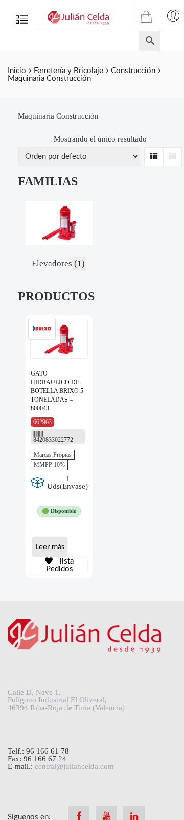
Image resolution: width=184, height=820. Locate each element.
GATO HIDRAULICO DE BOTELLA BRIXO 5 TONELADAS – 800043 (57, 390)
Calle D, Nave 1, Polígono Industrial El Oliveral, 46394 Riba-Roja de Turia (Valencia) (66, 700)
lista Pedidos (60, 565)
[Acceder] (173, 15)
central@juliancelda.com (74, 766)
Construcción (133, 71)
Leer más (50, 547)
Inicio (17, 71)
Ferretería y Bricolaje (68, 71)
